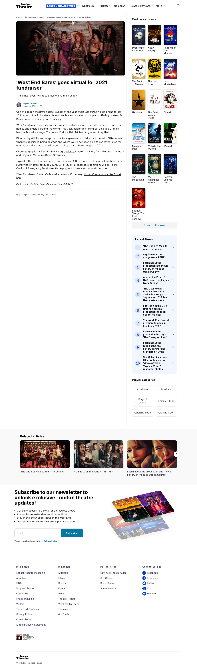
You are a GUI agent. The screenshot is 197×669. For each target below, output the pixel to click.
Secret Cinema (108, 588)
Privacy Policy (50, 541)
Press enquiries (25, 598)
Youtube (151, 593)
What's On (88, 5)
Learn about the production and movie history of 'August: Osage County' (149, 473)
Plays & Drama (142, 401)
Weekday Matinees (68, 604)
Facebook (152, 572)
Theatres (63, 609)
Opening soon (142, 412)
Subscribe (72, 533)
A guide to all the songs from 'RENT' (94, 471)
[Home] (24, 5)
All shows (142, 389)
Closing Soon (166, 412)
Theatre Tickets (66, 598)
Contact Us (22, 593)
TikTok (150, 583)
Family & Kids (166, 401)
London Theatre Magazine (30, 572)
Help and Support (25, 588)
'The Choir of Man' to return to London (42, 471)
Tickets (104, 5)
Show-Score (107, 583)
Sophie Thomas (29, 104)
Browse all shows (154, 225)
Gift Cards (63, 614)
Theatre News (30, 17)
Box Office (106, 578)
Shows (62, 583)
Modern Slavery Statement (31, 624)
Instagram (152, 578)
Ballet (61, 593)
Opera (61, 588)
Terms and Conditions (28, 609)
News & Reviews (140, 5)
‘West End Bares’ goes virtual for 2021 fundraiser (68, 17)
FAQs (19, 583)
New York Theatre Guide (113, 572)
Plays (61, 578)
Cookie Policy (24, 619)
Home (19, 17)
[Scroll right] (176, 454)
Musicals (166, 389)
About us (21, 578)
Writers (20, 604)
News (41, 17)
